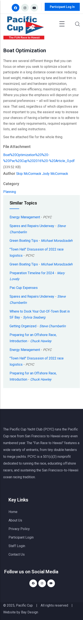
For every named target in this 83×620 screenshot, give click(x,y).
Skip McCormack (28, 174)
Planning (9, 192)
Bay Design (29, 612)
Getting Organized (23, 326)
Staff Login (17, 546)
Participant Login (21, 537)
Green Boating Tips (24, 241)
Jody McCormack (55, 174)
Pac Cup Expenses (24, 288)
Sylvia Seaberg (34, 317)
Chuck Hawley (41, 341)
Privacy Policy (19, 529)
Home (13, 512)
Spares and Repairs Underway (32, 226)
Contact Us (17, 554)
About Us (15, 520)
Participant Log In (62, 7)
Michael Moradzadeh (57, 241)
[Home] (23, 29)
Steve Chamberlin (52, 326)
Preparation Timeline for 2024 (32, 273)
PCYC (31, 457)
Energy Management (25, 217)
